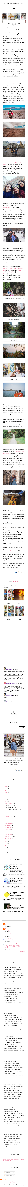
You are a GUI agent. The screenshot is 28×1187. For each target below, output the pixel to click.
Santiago (6, 1119)
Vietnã (19, 270)
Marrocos (17, 1069)
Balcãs (12, 981)
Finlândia (14, 1040)
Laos (4, 270)
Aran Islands (18, 977)
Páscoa (5, 1094)
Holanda (6, 1050)
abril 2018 (8, 831)
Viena (15, 1142)
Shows (22, 1121)
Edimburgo (6, 1025)
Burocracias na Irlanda (9, 992)
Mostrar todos (22, 951)
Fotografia (11, 1044)
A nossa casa (9, 811)
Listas (8, 1065)
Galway (16, 1046)
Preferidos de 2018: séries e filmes (14, 809)
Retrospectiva (17, 28)
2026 (6, 784)
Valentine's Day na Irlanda (14, 1136)
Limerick (17, 1061)
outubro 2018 (9, 818)
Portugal (6, 1100)
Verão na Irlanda (16, 1138)
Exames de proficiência (9, 1036)
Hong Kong (12, 272)
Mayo (11, 1071)
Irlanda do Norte (7, 1057)
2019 (6, 799)
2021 (6, 794)
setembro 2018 (9, 821)
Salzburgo (17, 1117)
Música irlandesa (8, 1077)
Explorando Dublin (18, 1038)
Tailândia (15, 268)
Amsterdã (15, 971)
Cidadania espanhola (8, 1002)
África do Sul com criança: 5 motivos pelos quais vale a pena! (13, 1159)
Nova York (19, 1080)
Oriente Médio (19, 1084)
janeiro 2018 (9, 838)
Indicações (21, 1050)
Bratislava (9, 988)
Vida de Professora (8, 1142)
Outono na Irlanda (11, 1086)
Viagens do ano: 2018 (11, 807)
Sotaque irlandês (8, 1125)
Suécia (5, 1128)
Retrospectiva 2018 (10, 805)
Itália (23, 1057)
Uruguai (5, 1136)
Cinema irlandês (7, 1004)
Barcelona (17, 981)
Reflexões (6, 1109)
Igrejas (16, 1050)
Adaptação (6, 969)
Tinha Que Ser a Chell (11, 944)
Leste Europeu (7, 1061)
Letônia (10, 207)
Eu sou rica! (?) (15, 904)
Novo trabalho (7, 1082)
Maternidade (6, 1071)
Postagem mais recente (7, 711)
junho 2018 (9, 827)
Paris (9, 1092)
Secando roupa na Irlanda (10, 1121)
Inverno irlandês (19, 1054)
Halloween (10, 1048)
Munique (12, 1075)
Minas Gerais (20, 1071)
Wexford (18, 1144)
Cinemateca (14, 1004)
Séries (18, 1121)
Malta (13, 1069)
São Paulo (11, 1119)
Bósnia (20, 986)
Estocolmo (16, 1032)
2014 (6, 847)
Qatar (13, 1107)
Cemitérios (15, 998)
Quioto (17, 1107)
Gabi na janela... (9, 924)
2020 (6, 797)
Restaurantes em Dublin (9, 1113)
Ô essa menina (9, 929)
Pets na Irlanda (18, 1094)
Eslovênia (20, 1029)
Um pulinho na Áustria (10, 940)
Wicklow (6, 1146)
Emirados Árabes (13, 1025)
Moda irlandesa (7, 1073)
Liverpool (10, 1067)
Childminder (6, 1000)
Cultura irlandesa (8, 1013)
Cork (23, 1009)
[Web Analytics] (3, 1179)
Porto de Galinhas (16, 1098)
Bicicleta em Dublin (14, 986)
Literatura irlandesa (16, 1065)
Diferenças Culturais (8, 1021)
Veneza (10, 1138)
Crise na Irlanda (14, 1011)
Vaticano (6, 1138)
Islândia (14, 1057)
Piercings (6, 1096)
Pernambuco (11, 1094)
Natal (19, 1077)
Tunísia (20, 1134)
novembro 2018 (10, 816)
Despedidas (19, 1017)
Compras (15, 1009)
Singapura (9, 268)
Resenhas (16, 1111)
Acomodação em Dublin (15, 967)
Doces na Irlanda (18, 1023)
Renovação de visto (8, 1111)
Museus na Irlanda (19, 1075)
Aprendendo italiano (19, 975)
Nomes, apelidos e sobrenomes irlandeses (16, 866)
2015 (6, 845)
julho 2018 (8, 825)
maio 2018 (8, 829)
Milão (15, 1071)
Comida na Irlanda (8, 1009)
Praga (10, 1100)
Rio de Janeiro (7, 1115)
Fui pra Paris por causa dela (12, 814)
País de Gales (7, 1088)
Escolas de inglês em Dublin (10, 1029)
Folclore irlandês (8, 1042)
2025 (6, 786)
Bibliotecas (6, 986)
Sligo (14, 1123)
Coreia (19, 1009)
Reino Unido (12, 1109)
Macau (4, 273)
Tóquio (11, 1130)
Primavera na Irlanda (17, 1102)
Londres (15, 1067)
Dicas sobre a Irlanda (17, 1019)
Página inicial (13, 712)
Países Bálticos (7, 1090)
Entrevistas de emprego (18, 1027)
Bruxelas (19, 988)
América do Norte (8, 971)
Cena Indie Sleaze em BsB (11, 935)
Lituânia (5, 207)
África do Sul (12, 969)
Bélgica (13, 984)
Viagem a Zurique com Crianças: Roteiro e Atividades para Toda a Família (12, 946)
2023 (6, 790)
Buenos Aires (12, 990)
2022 (6, 792)
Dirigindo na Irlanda (8, 1023)
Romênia (5, 1117)
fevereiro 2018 (9, 836)
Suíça (9, 1128)
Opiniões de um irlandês (9, 1084)
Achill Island (6, 967)
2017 (6, 841)
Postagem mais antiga (21, 711)
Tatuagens (6, 1130)
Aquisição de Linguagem (9, 977)
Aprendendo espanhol (9, 975)
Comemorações (15, 1007)
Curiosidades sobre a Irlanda (10, 1015)
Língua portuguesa (16, 1063)
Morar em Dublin (15, 1073)
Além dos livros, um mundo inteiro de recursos (16, 880)
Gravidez (21, 1046)
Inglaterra (14, 1052)
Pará (21, 1090)
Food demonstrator (17, 1042)
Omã (16, 1082)
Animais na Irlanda (8, 973)
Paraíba (5, 1092)
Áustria (5, 981)
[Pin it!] (18, 581)
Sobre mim (18, 1123)
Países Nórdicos (15, 1090)
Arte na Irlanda (18, 979)
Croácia (20, 1011)
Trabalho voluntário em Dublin (11, 1132)
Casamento (15, 994)
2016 (6, 843)
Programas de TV (7, 1105)
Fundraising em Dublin (9, 1046)
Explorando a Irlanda (9, 1038)
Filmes (10, 1040)
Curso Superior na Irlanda (10, 1017)
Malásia (5, 268)
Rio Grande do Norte (15, 1115)
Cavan (15, 996)
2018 (6, 801)
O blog (12, 1082)
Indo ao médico (7, 1052)
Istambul (19, 1057)
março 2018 (9, 834)
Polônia (5, 1098)
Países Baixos (14, 1088)
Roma (22, 1115)
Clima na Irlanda (7, 1007)
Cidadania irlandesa (18, 1002)
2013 (6, 850)
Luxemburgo (21, 1067)
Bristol (14, 988)
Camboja (6, 994)
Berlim (17, 984)
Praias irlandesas (8, 1102)
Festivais (6, 1040)
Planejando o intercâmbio (15, 1096)
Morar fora (6, 1075)
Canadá (10, 994)
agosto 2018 (9, 823)
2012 (6, 852)
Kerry (8, 1059)
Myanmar (20, 268)
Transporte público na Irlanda (11, 1134)
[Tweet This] (16, 581)
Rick (11, 551)
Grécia (5, 1048)
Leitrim (20, 1059)
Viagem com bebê (12, 1140)
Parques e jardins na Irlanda (17, 1092)
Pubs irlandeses (7, 1107)
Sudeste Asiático (17, 1125)
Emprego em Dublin (8, 1027)
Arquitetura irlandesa (9, 979)
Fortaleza (6, 1044)
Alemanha (18, 969)
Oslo (5, 1086)
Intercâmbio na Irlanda (9, 1054)
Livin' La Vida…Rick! (11, 939)
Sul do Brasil (14, 1128)
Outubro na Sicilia (9, 925)
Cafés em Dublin (19, 992)
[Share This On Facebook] (13, 581)
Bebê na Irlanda (7, 984)
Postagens (8, 1172)
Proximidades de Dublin (17, 1105)
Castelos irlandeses (8, 996)
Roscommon (11, 1117)
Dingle (21, 1021)
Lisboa (5, 1065)
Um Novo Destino (9, 934)
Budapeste (6, 990)
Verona (5, 1140)
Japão (5, 1059)
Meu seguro (7, 930)
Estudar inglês (7, 1034)
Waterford (12, 1144)
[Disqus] (14, 645)
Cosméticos (6, 1011)
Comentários (8, 1175)
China (14, 1000)
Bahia (9, 981)
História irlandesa (17, 1048)
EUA (12, 1034)
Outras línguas (19, 1086)
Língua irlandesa (7, 1063)
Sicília (5, 1123)
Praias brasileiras (16, 1100)
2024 (6, 788)
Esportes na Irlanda (8, 1032)
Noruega (14, 1080)
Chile (11, 1000)
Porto (9, 1098)
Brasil (5, 988)
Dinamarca (16, 1021)
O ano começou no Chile (9, 84)
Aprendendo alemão (17, 973)
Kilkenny (12, 1059)
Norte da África (7, 1080)
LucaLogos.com (24, 1185)
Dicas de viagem (7, 1019)
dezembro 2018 (10, 803)
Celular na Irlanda (8, 998)
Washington (6, 1144)
